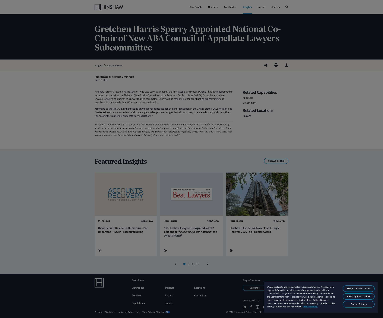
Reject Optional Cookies (358, 296)
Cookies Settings (359, 304)
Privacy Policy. (310, 306)
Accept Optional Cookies (358, 288)
